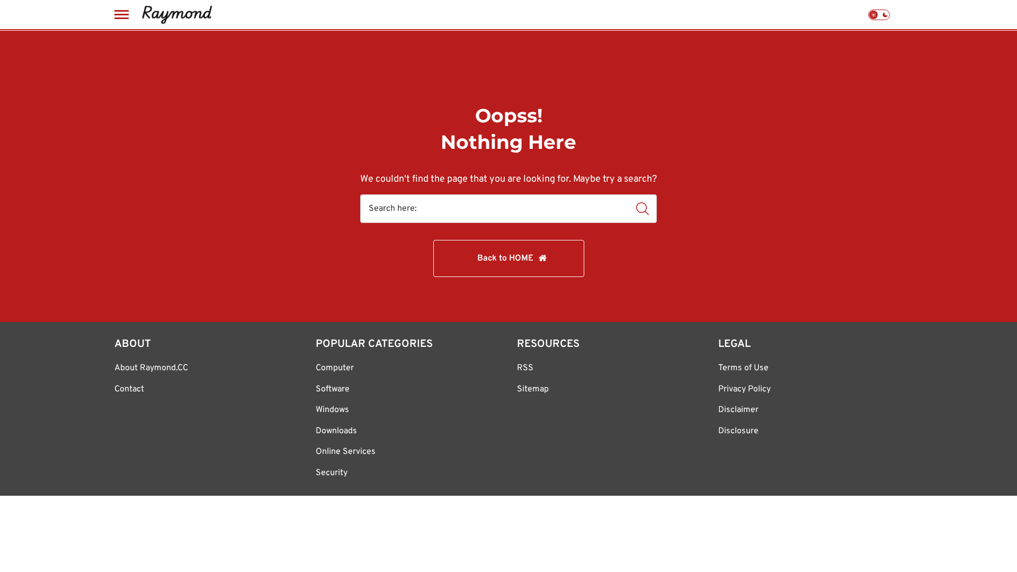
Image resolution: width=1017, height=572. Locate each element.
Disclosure (738, 431)
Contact (129, 389)
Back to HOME (505, 258)
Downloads (336, 431)
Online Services (346, 451)
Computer (335, 368)
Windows (332, 410)
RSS (525, 368)
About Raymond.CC (151, 368)
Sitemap (533, 389)
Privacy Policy (744, 389)
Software (333, 389)
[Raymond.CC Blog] (176, 14)
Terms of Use (743, 368)
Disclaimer (738, 410)
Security (331, 473)
